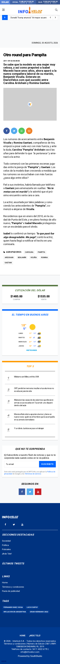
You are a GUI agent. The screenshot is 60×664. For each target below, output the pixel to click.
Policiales (6, 549)
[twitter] (14, 131)
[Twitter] (30, 492)
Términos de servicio (33, 474)
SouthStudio (36, 656)
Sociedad (6, 541)
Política (5, 545)
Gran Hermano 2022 (39, 612)
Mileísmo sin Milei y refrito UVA (26, 377)
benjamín (22, 257)
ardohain (9, 257)
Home (5, 582)
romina (44, 257)
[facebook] (6, 131)
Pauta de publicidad (11, 591)
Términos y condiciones (13, 587)
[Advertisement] (30, 30)
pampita (41, 252)
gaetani (8, 263)
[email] (29, 131)
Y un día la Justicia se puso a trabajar (29, 428)
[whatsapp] (21, 131)
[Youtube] (38, 492)
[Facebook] (22, 492)
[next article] (50, 17)
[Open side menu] (3, 9)
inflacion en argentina (14, 612)
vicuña (34, 257)
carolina (29, 252)
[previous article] (55, 17)
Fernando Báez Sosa (13, 607)
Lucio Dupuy (32, 607)
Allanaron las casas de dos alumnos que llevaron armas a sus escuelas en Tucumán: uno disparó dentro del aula (33, 403)
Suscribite (47, 464)
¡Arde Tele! (7, 553)
